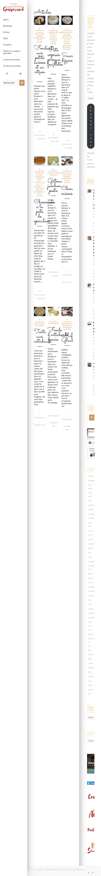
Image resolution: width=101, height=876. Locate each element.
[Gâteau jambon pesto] (53, 161)
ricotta (90, 663)
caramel (91, 505)
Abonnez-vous (90, 126)
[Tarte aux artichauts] (39, 311)
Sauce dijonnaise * (70, 60)
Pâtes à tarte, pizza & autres (53, 37)
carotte (90, 510)
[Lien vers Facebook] (7, 73)
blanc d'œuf (90, 486)
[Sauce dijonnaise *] (67, 20)
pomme (91, 634)
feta (89, 553)
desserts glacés (67, 328)
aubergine (91, 481)
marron (91, 582)
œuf (89, 694)
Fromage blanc (39, 174)
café (89, 501)
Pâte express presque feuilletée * (55, 59)
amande (91, 476)
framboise (91, 561)
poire (90, 630)
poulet (90, 654)
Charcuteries (55, 173)
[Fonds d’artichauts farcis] (53, 311)
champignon (91, 514)
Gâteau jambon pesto (55, 186)
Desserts (66, 325)
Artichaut (39, 324)
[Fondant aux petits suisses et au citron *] (39, 20)
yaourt (90, 685)
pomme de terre (91, 642)
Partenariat (91, 618)
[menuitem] (14, 20)
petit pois (90, 623)
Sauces (67, 49)
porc (90, 650)
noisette (91, 596)
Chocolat (67, 173)
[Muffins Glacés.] (67, 311)
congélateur (55, 32)
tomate (90, 676)
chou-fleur (90, 524)
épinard (91, 690)
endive (90, 548)
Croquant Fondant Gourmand (54, 869)
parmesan (91, 613)
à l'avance (39, 29)
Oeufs (67, 40)
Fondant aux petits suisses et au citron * (43, 62)
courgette (91, 544)
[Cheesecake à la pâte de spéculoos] (39, 161)
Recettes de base (67, 46)
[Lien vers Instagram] (20, 73)
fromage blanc (91, 567)
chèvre (90, 531)
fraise (90, 557)
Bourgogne (67, 32)
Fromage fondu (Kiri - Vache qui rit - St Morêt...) (40, 181)
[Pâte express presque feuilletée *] (53, 20)
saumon (91, 668)
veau (90, 681)
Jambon (53, 175)
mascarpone (91, 587)
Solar (90, 672)
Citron (39, 32)
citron (90, 535)
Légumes (39, 325)
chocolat (91, 518)
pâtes (90, 659)
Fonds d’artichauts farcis (58, 335)
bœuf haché (90, 494)
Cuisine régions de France (66, 36)
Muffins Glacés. (70, 338)
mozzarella (91, 591)
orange (90, 609)
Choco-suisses (68, 191)
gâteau (90, 574)
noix (89, 600)
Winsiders (80, 869)
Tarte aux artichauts (42, 336)
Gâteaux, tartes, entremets (39, 36)
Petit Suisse (40, 41)
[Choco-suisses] (67, 161)
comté (90, 539)
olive (90, 604)
